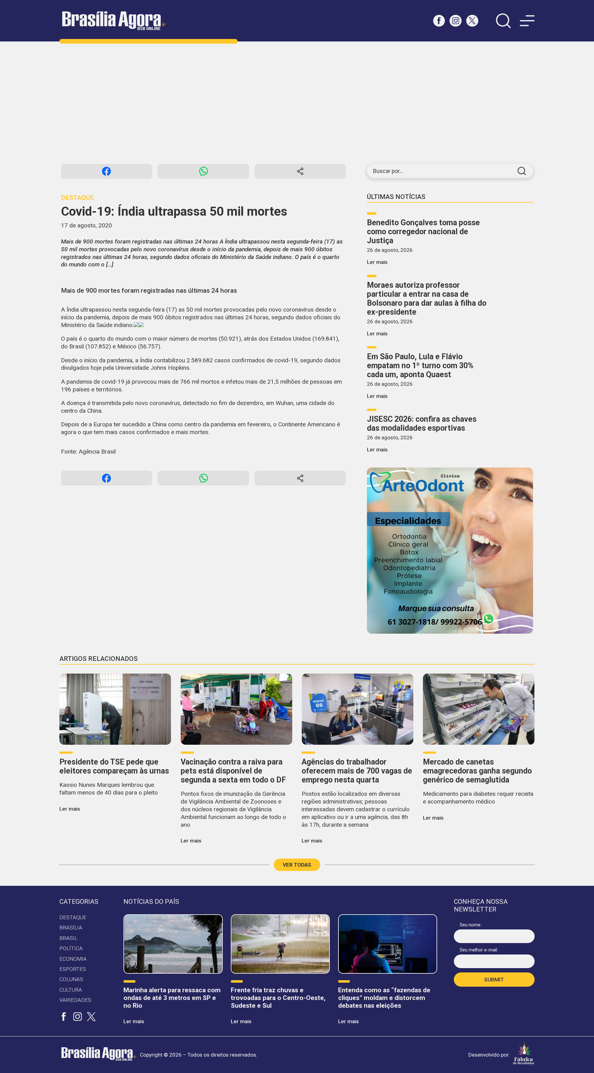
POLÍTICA (71, 948)
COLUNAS (71, 979)
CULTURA (70, 990)
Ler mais (377, 262)
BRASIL (68, 938)
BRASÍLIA (70, 927)
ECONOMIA (73, 959)
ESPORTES (72, 969)
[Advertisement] (297, 102)
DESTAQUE (72, 917)
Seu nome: (470, 925)
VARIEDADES (75, 1000)
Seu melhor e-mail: (479, 950)
